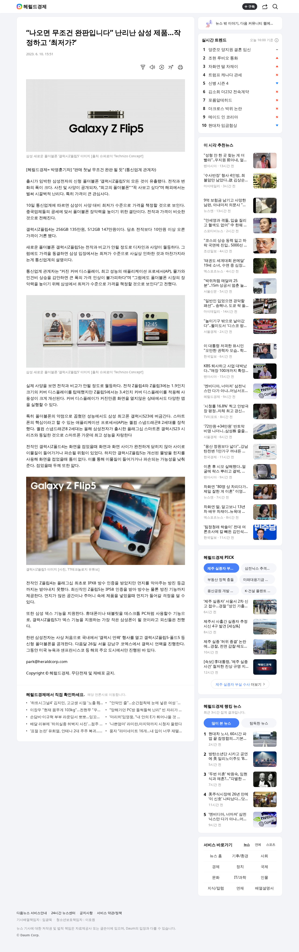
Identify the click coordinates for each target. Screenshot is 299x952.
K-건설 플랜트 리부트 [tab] (261, 590)
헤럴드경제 (35, 6)
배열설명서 (264, 888)
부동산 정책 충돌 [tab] (220, 579)
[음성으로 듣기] (152, 67)
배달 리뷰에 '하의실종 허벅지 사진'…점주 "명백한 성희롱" (66, 723)
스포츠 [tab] (270, 844)
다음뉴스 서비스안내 (32, 913)
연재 (240, 888)
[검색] (276, 6)
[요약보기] (143, 67)
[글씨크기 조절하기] (171, 67)
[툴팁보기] (276, 40)
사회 (264, 855)
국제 (264, 866)
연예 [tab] (258, 844)
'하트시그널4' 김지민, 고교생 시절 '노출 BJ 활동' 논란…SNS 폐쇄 (66, 702)
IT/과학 (240, 877)
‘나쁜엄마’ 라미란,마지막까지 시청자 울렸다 (146, 723)
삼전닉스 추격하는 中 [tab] (261, 568)
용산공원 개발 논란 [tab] (222, 590)
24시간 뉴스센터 (63, 913)
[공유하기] (265, 6)
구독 (251, 6)
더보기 (238, 684)
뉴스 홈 (216, 855)
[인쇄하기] (180, 67)
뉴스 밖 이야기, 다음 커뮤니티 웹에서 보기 (249, 23)
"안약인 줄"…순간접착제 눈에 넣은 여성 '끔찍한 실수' (146, 702)
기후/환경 (240, 855)
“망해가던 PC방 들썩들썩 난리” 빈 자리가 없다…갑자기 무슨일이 (146, 709)
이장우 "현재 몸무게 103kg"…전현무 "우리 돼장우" (66, 709)
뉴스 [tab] (247, 844)
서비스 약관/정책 (109, 913)
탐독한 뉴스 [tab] (259, 723)
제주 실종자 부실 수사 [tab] (223, 568)
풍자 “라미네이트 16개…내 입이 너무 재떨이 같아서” (146, 730)
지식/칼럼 (216, 888)
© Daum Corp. (28, 935)
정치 (240, 866)
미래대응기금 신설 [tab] (257, 579)
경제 (216, 866)
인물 (264, 877)
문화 (216, 877)
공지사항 (86, 913)
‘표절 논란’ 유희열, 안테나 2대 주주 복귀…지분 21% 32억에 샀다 (66, 730)
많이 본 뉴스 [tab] (221, 723)
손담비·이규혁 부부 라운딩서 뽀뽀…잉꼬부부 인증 (66, 716)
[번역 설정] (161, 67)
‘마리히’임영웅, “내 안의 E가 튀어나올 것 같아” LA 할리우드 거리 (146, 716)
